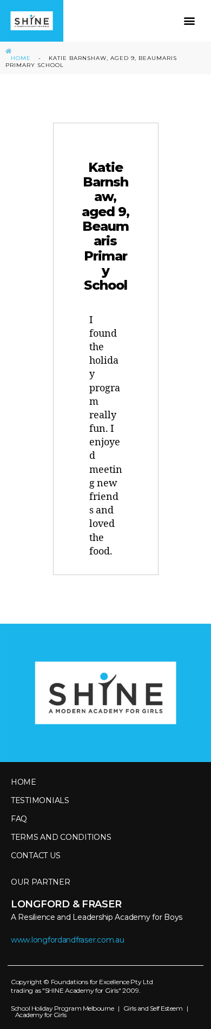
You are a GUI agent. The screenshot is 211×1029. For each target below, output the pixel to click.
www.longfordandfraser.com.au (67, 940)
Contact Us (35, 855)
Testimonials (40, 800)
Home (21, 58)
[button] (190, 21)
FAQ (19, 819)
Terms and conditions (61, 837)
